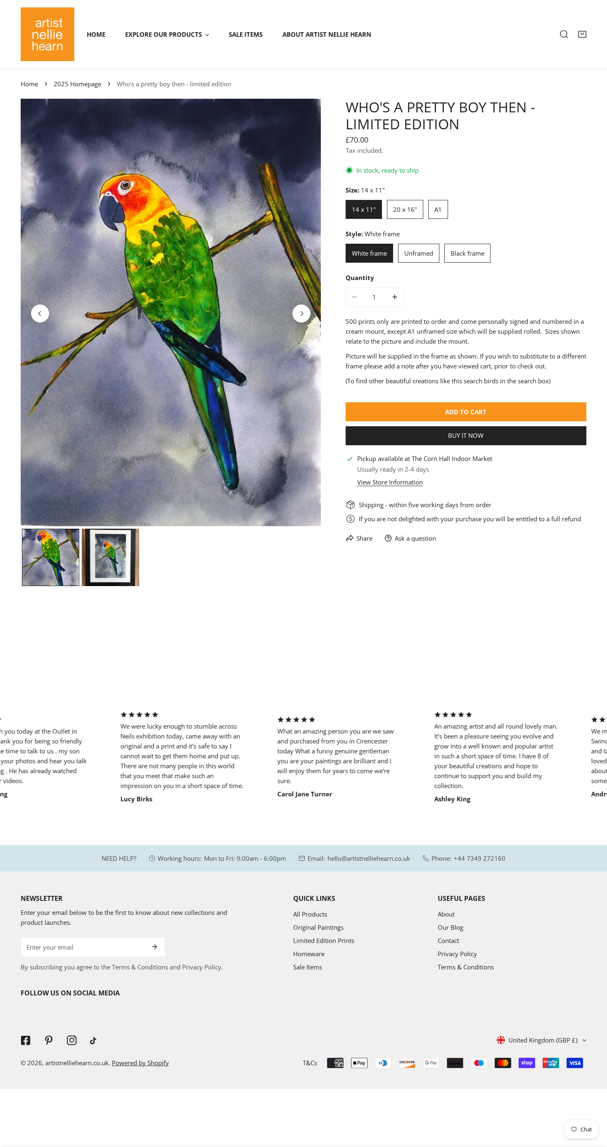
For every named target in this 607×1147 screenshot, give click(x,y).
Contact (448, 940)
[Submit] (154, 946)
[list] (171, 312)
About (446, 914)
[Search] (564, 34)
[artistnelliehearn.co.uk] (47, 34)
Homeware (309, 954)
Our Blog (450, 927)
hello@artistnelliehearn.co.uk (368, 858)
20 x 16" (405, 209)
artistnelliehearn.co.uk (77, 1063)
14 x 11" (364, 209)
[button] (582, 34)
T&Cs (310, 1063)
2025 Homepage (77, 84)
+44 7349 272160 (479, 858)
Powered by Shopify (140, 1063)
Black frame (467, 253)
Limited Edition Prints (323, 940)
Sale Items (307, 967)
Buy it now (466, 435)
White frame (369, 253)
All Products (310, 914)
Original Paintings (318, 927)
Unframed (418, 253)
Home (29, 84)
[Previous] (40, 313)
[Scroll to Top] (592, 1103)
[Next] (301, 313)
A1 (438, 209)
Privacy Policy (457, 954)
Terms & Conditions (466, 967)
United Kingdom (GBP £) (542, 1040)
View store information (390, 482)
